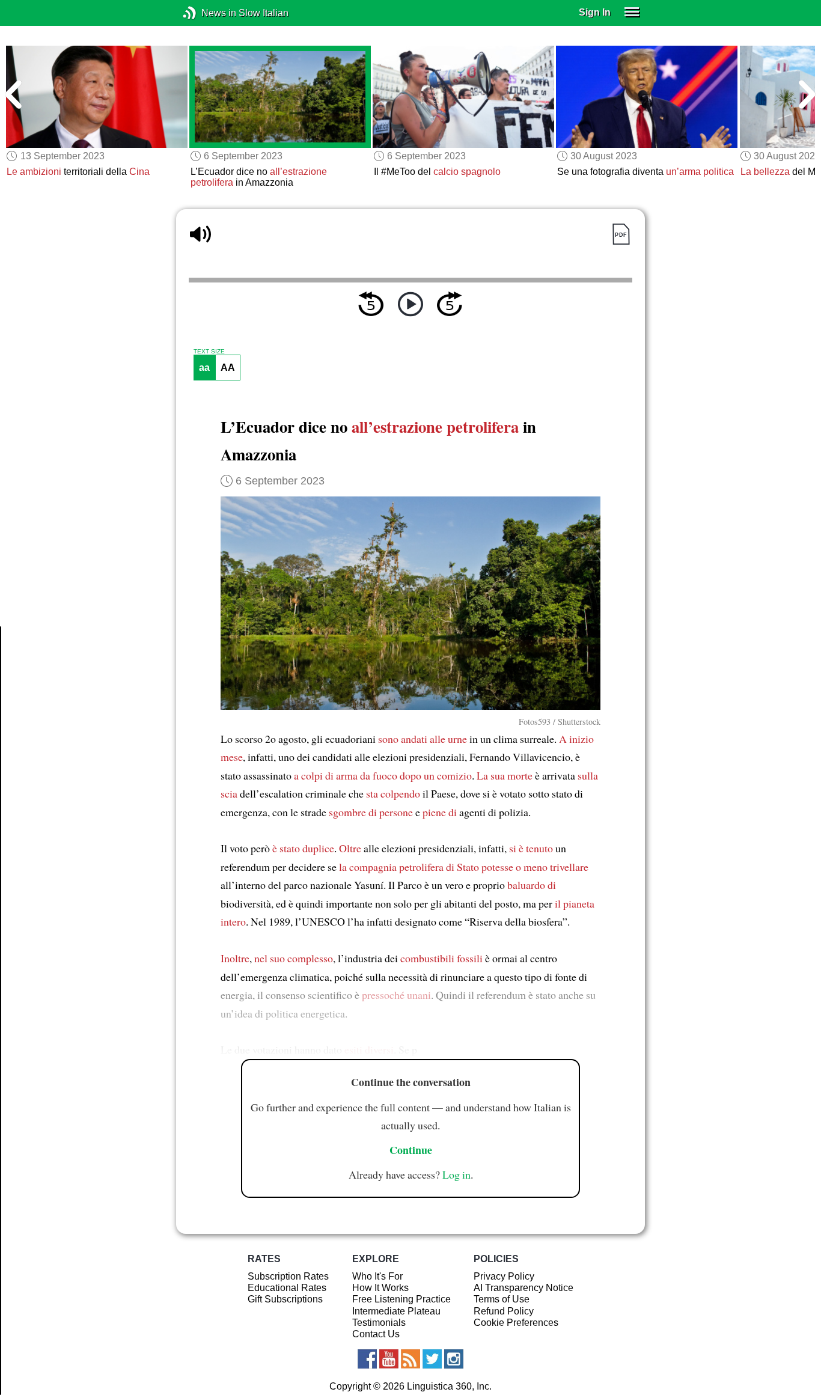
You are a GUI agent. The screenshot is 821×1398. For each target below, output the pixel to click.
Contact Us (376, 1334)
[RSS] (410, 1359)
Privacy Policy (504, 1276)
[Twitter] (432, 1359)
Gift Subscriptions (285, 1299)
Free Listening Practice (401, 1299)
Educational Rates (287, 1288)
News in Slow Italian (207, 13)
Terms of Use (502, 1299)
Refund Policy (504, 1311)
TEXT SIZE (209, 352)
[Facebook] (367, 1359)
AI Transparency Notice (523, 1288)
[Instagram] (453, 1359)
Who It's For (377, 1276)
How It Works (380, 1288)
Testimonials (379, 1322)
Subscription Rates (288, 1276)
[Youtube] (388, 1359)
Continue (410, 1150)
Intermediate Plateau (396, 1311)
